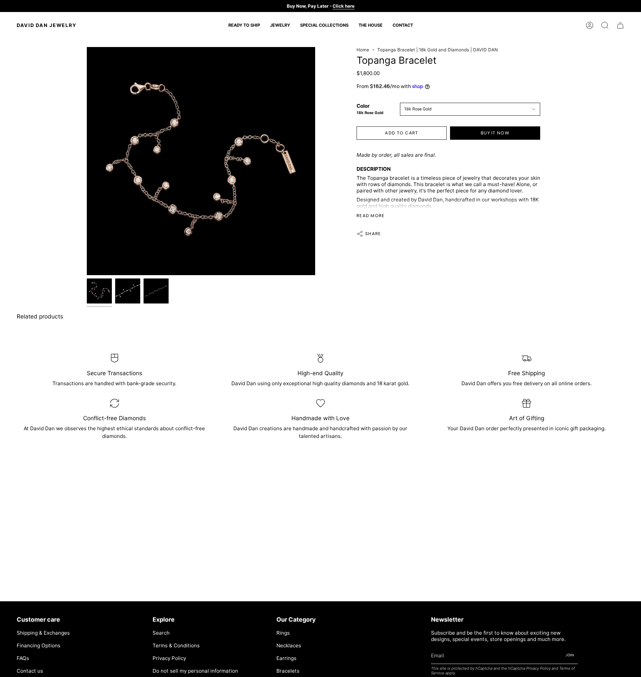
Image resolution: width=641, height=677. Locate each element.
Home (363, 49)
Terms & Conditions (176, 645)
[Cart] (620, 25)
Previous (86, 161)
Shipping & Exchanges (43, 633)
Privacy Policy (169, 658)
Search (161, 633)
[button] (280, 25)
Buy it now (495, 133)
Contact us (30, 671)
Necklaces (288, 645)
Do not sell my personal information (195, 671)
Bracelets (287, 671)
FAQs (23, 658)
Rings (283, 633)
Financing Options (38, 645)
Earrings (286, 658)
